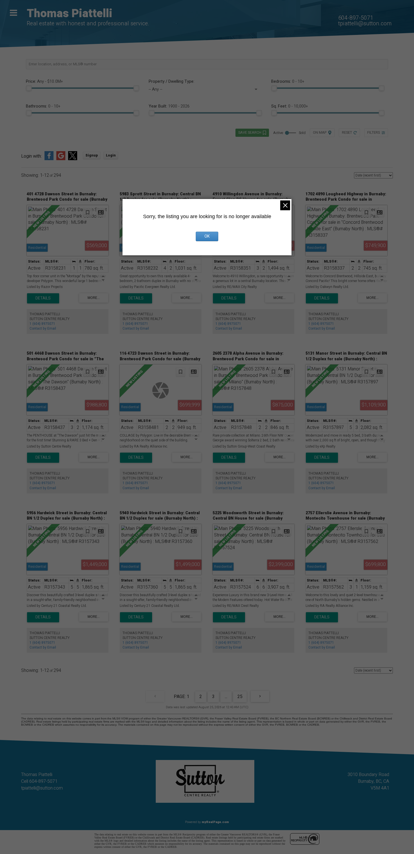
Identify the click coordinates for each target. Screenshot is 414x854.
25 (239, 696)
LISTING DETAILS (43, 298)
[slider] (29, 88)
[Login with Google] (60, 159)
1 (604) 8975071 (42, 323)
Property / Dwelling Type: (171, 81)
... (226, 696)
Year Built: (169, 106)
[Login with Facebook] (49, 159)
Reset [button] (347, 132)
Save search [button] (249, 132)
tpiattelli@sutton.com (364, 23)
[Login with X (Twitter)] (72, 159)
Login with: (31, 156)
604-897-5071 (355, 18)
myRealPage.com (215, 822)
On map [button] (319, 132)
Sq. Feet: (289, 106)
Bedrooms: (287, 81)
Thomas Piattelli (69, 13)
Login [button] (111, 155)
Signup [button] (91, 155)
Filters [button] (373, 132)
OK (207, 236)
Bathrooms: (43, 106)
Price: (44, 81)
